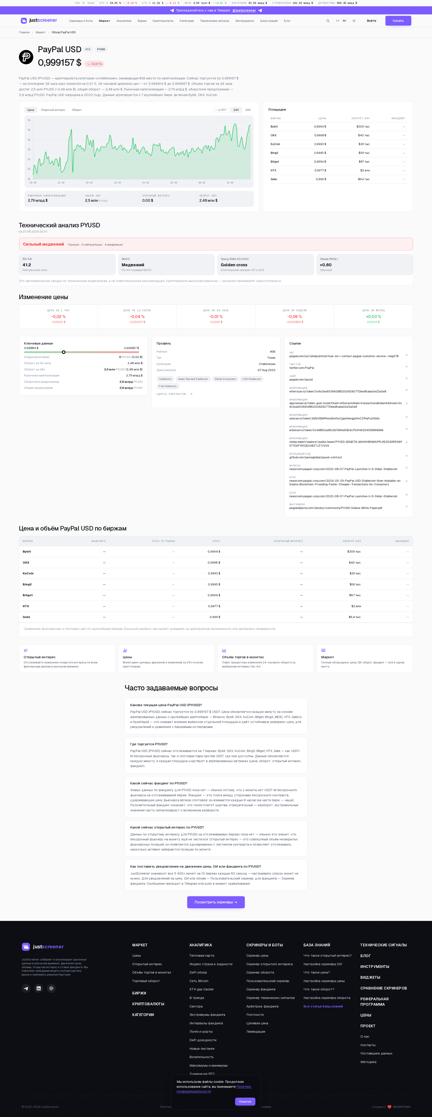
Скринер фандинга (260, 989)
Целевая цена (257, 1023)
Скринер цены (257, 956)
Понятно (245, 1102)
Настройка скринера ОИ (323, 964)
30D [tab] (248, 110)
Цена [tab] (30, 110)
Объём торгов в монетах (151, 972)
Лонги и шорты (201, 1032)
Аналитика (124, 21)
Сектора (196, 1006)
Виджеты (370, 977)
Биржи (142, 21)
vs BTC (222, 109)
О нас (364, 1036)
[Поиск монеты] (328, 20)
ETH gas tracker (201, 989)
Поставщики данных (376, 1053)
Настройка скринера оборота (327, 998)
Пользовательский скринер (267, 981)
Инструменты (245, 21)
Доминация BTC (202, 1074)
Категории (187, 21)
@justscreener (244, 10)
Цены (136, 956)
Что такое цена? (317, 972)
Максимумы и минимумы (208, 1065)
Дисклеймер (262, 1107)
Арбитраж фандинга (262, 1006)
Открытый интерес (147, 964)
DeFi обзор (198, 972)
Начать (398, 21)
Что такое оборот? (319, 989)
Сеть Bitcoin (198, 981)
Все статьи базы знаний (323, 1006)
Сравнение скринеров (383, 988)
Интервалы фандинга (206, 1023)
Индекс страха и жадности (210, 964)
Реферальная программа (374, 1002)
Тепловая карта (201, 956)
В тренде (196, 998)
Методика (368, 1062)
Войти (371, 21)
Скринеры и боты (81, 21)
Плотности (255, 1015)
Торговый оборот (146, 981)
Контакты (368, 1045)
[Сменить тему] (354, 20)
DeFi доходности (202, 1040)
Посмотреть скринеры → (216, 902)
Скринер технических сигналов (270, 998)
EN (337, 20)
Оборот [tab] (77, 110)
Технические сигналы (214, 21)
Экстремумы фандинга (207, 1015)
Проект (368, 1026)
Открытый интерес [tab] (53, 110)
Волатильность (201, 1057)
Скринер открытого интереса (269, 964)
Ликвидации (255, 1032)
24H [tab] (236, 110)
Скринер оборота (260, 972)
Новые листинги (201, 1049)
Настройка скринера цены (324, 981)
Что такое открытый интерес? (328, 956)
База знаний (269, 21)
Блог (287, 21)
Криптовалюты (163, 21)
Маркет (104, 21)
